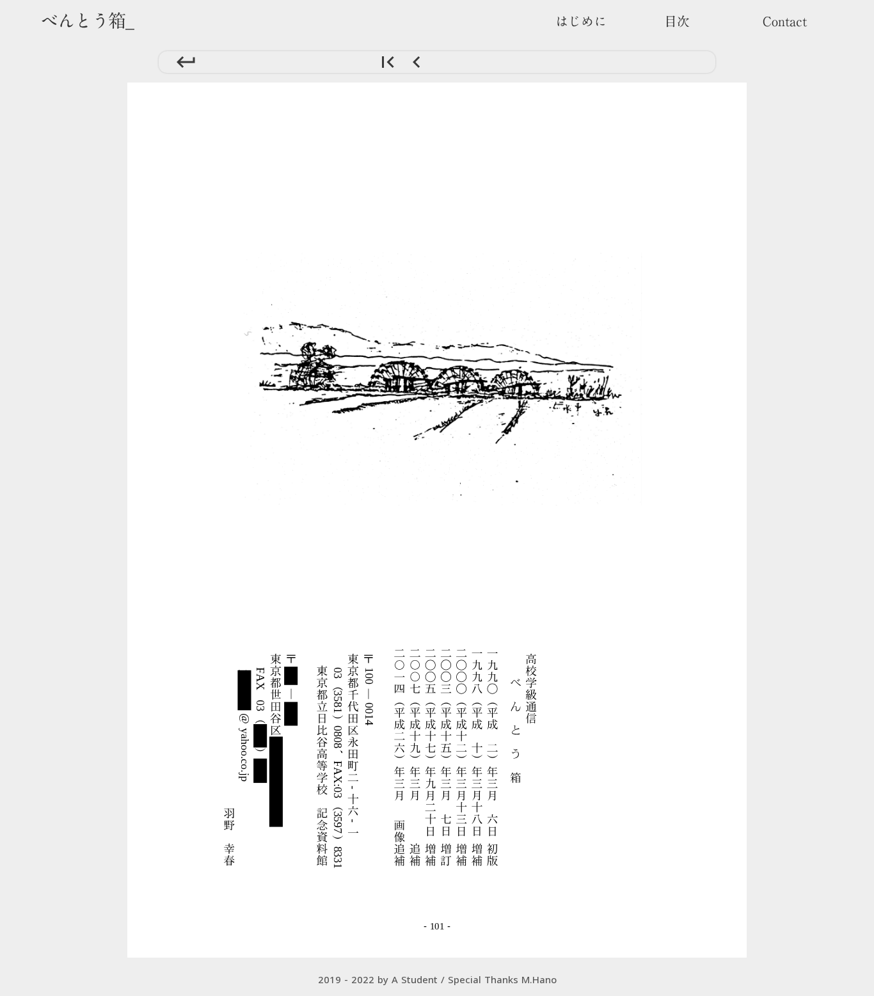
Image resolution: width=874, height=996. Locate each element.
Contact (785, 21)
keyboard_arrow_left (416, 62)
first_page (387, 62)
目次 (677, 21)
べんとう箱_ (87, 20)
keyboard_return (186, 62)
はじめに (581, 21)
